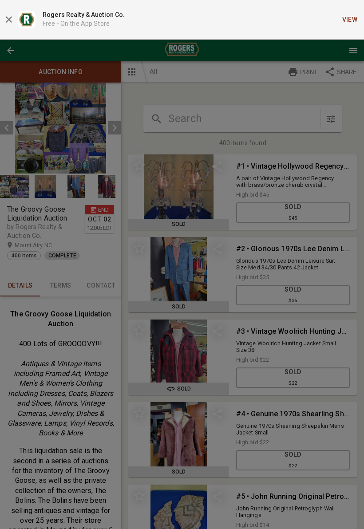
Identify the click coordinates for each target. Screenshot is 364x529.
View (350, 19)
